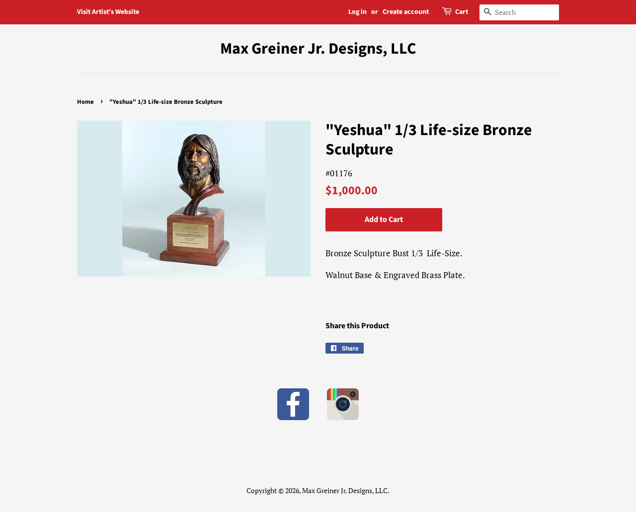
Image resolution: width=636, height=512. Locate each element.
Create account (406, 12)
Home (85, 101)
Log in (357, 12)
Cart (461, 12)
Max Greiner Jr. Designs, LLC (318, 48)
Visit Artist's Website (108, 12)
